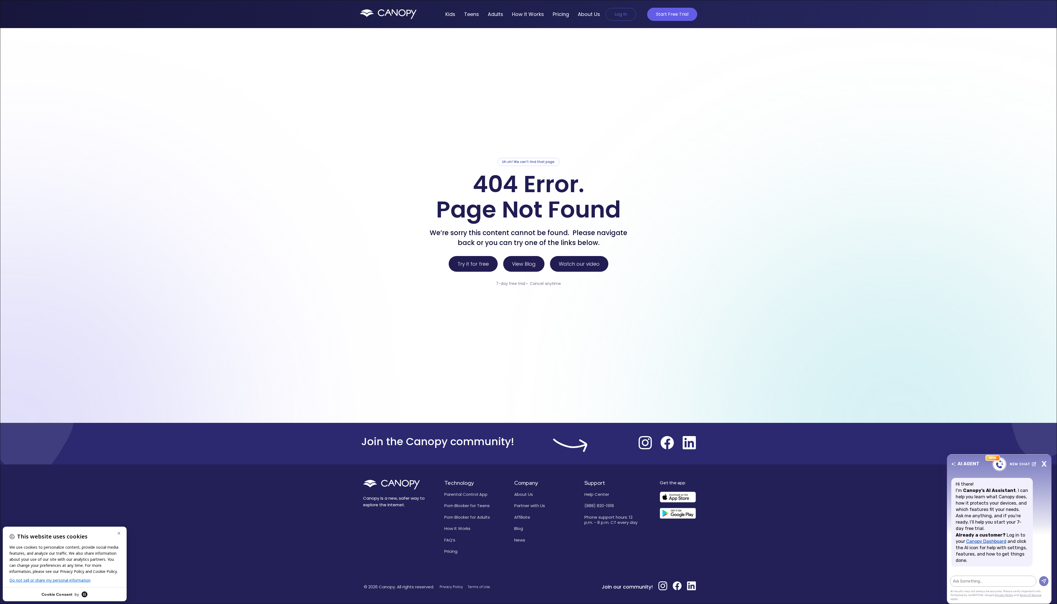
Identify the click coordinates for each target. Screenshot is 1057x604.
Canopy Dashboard (986, 541)
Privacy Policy (451, 586)
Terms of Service (1030, 595)
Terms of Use (479, 586)
